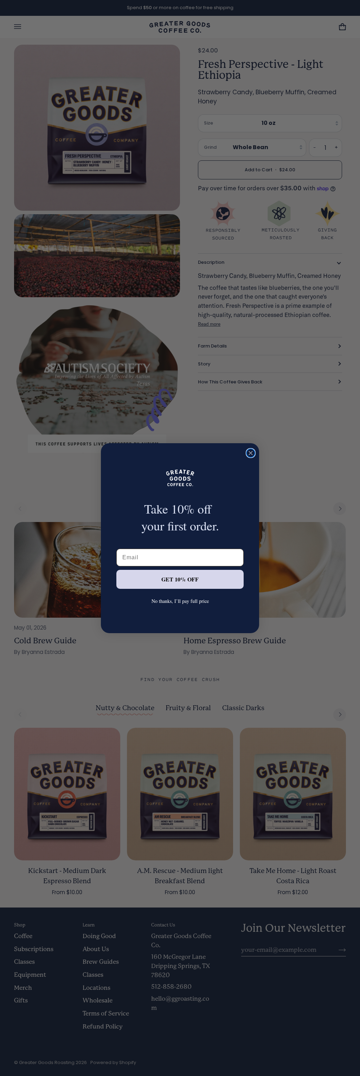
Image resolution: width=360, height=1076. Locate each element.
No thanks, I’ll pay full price (180, 601)
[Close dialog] (250, 453)
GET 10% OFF (180, 579)
